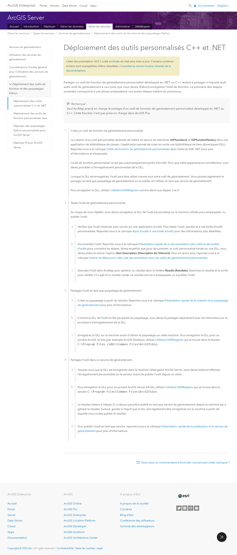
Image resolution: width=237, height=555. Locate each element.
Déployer (50, 26)
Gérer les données (71, 26)
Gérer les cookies (85, 548)
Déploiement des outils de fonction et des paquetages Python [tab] (27, 88)
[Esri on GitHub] (190, 508)
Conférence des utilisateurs (137, 520)
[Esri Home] (183, 496)
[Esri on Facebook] (184, 508)
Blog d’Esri (127, 515)
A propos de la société (134, 503)
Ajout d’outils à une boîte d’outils (152, 231)
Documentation (17, 537)
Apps (93, 5)
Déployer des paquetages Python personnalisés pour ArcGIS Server (30, 130)
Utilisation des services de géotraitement (25, 57)
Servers (54, 5)
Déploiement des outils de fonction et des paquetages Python (132, 33)
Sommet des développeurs (137, 526)
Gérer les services (99, 26)
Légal (100, 548)
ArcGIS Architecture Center (81, 537)
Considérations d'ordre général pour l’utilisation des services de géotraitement (28, 72)
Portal (43, 5)
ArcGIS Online (73, 503)
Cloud (83, 5)
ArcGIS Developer (75, 526)
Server (11, 515)
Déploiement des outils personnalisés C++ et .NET (30, 103)
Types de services (43, 33)
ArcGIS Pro (70, 509)
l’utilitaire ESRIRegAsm (124, 190)
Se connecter (206, 5)
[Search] (190, 5)
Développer (142, 26)
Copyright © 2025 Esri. (20, 548)
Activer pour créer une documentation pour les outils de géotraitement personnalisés (148, 257)
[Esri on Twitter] (178, 508)
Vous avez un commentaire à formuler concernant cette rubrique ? (185, 462)
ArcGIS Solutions (74, 532)
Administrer (122, 26)
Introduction (31, 26)
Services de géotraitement (74, 33)
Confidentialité (65, 548)
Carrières (126, 509)
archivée (114, 61)
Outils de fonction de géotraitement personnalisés (138, 149)
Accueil (14, 26)
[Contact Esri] (196, 508)
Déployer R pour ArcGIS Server (28, 145)
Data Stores (69, 5)
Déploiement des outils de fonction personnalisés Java (30, 115)
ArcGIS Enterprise (21, 5)
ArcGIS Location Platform (79, 520)
